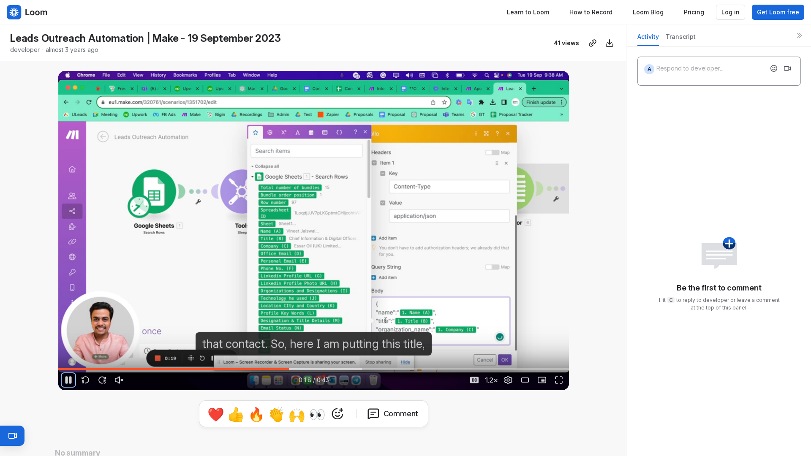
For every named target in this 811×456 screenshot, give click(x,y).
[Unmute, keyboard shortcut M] (119, 380)
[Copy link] (592, 43)
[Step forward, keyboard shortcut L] (102, 380)
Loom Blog (648, 12)
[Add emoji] (774, 68)
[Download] (609, 43)
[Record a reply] (787, 68)
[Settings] (508, 380)
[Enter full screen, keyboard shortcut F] (559, 380)
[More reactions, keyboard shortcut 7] (337, 413)
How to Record (590, 12)
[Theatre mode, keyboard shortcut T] (525, 380)
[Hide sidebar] (799, 35)
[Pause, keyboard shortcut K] (68, 380)
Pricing (694, 12)
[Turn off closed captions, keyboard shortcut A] (474, 380)
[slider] (313, 369)
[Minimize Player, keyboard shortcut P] (542, 380)
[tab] (648, 39)
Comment (401, 413)
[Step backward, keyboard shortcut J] (85, 380)
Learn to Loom (528, 12)
